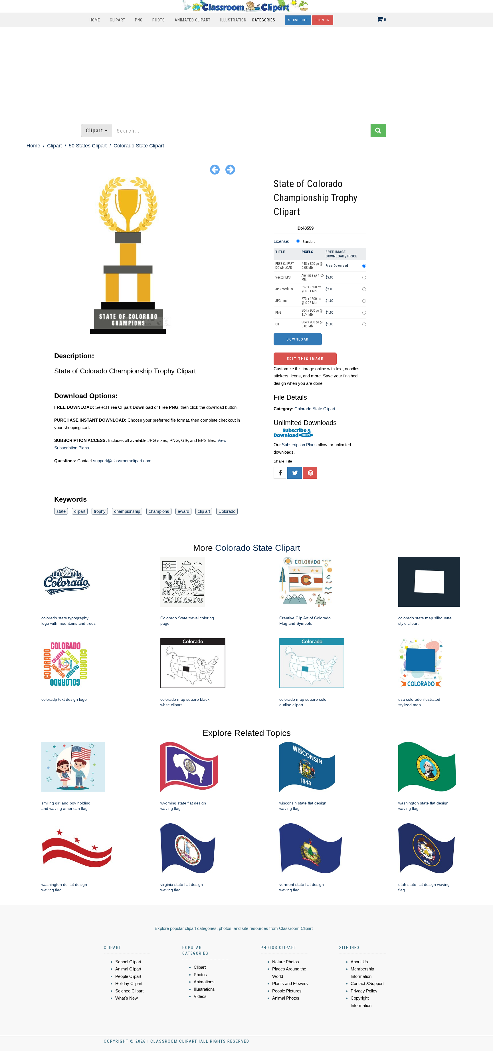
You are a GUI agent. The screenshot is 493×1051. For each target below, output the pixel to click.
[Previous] (215, 169)
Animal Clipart (128, 968)
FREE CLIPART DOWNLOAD (284, 266)
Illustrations (204, 989)
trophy (100, 511)
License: (281, 241)
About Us (359, 961)
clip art (204, 511)
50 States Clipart (88, 146)
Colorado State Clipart (139, 146)
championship (127, 511)
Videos (200, 996)
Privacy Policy (364, 990)
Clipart (117, 20)
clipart (79, 511)
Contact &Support (367, 983)
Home (95, 20)
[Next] (230, 169)
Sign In (323, 20)
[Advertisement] (246, 73)
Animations (204, 981)
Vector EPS (282, 277)
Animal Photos (285, 998)
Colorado (227, 511)
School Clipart (128, 961)
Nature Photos (285, 961)
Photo (158, 20)
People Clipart (128, 976)
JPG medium (284, 289)
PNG (139, 20)
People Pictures (287, 990)
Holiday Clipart (128, 983)
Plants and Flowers (290, 983)
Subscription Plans (299, 444)
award (183, 511)
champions (159, 511)
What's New (126, 998)
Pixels (307, 252)
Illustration (233, 20)
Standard (309, 242)
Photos (200, 974)
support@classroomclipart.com (122, 460)
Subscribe (298, 20)
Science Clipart (129, 990)
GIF (277, 324)
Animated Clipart (193, 20)
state (61, 511)
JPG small (282, 301)
